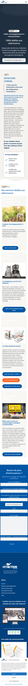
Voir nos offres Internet (12, 454)
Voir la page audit (10, 248)
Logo (2, 595)
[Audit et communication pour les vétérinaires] (4, 2)
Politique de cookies (8, 684)
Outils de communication (8, 593)
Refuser (14, 677)
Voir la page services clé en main (14, 309)
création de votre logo (12, 386)
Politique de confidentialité (17, 684)
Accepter (14, 674)
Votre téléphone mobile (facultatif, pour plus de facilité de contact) (14, 496)
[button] (26, 660)
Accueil (3, 583)
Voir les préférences (14, 681)
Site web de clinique (6, 590)
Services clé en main (7, 588)
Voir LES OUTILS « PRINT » (12, 374)
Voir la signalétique (11, 380)
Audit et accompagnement (8, 586)
